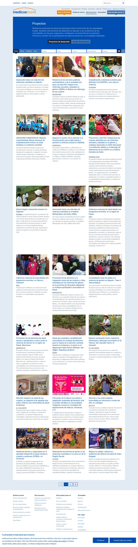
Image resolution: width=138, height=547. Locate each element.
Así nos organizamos (19, 504)
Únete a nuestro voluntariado (61, 525)
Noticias (84, 9)
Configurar (100, 540)
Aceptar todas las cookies (123, 540)
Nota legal (81, 524)
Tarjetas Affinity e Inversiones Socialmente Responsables (64, 519)
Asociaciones (66, 9)
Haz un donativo (61, 501)
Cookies (80, 527)
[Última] (75, 484)
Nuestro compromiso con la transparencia (21, 516)
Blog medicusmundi (84, 510)
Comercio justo (61, 514)
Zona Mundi (16, 520)
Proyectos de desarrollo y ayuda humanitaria (43, 499)
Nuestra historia (18, 501)
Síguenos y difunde (119, 9)
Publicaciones (107, 9)
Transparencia (76, 9)
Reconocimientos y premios (21, 512)
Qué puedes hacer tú (63, 495)
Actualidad (102, 12)
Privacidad (81, 517)
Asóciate (59, 498)
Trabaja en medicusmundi (64, 529)
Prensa (80, 504)
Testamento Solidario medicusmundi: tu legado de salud (65, 509)
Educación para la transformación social (41, 509)
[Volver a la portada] (24, 10)
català (24, 3)
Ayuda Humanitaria (81, 41)
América (29, 51)
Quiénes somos (79, 12)
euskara (30, 3)
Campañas (91, 9)
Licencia (80, 521)
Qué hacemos (91, 12)
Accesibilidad (82, 530)
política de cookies (60, 541)
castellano (16, 3)
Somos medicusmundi (20, 498)
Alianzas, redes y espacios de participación (21, 508)
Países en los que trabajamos (40, 504)
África (22, 51)
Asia (35, 51)
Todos (16, 51)
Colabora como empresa (64, 504)
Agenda (98, 9)
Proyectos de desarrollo (59, 41)
